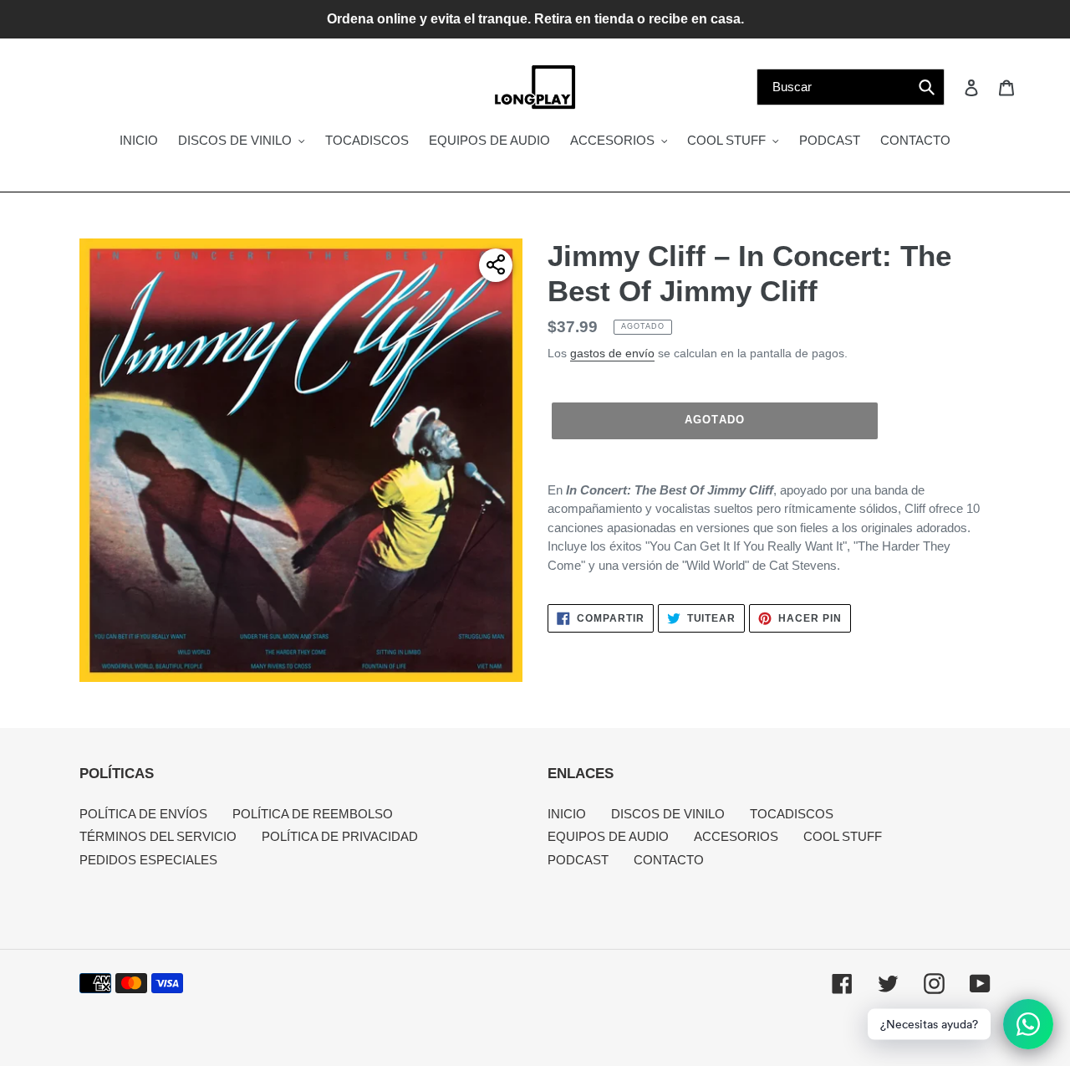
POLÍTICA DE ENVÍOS (143, 814)
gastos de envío (612, 353)
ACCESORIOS (736, 836)
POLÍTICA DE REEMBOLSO (312, 814)
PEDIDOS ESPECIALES (148, 860)
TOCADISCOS (791, 814)
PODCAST (578, 860)
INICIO (567, 814)
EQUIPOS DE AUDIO (608, 836)
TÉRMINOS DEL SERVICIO (158, 836)
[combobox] (851, 87)
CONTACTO (669, 860)
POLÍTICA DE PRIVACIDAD (340, 836)
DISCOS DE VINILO (668, 814)
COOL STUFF (842, 836)
